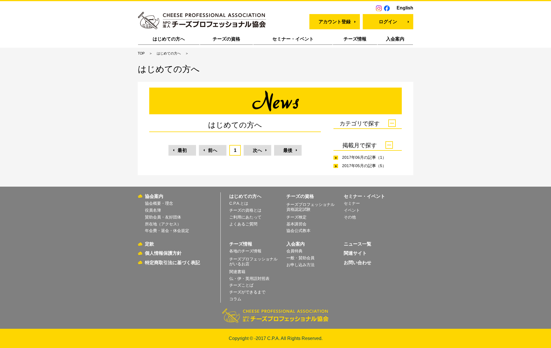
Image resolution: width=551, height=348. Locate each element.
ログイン (388, 21)
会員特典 (294, 251)
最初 (182, 150)
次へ (257, 150)
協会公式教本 (298, 230)
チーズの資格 (226, 38)
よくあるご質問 (243, 224)
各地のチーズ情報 (245, 251)
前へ (212, 150)
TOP (141, 53)
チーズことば (241, 285)
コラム (235, 299)
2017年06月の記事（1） (364, 157)
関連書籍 (237, 271)
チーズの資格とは (245, 210)
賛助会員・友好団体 (163, 217)
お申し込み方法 (300, 264)
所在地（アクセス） (163, 224)
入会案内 (395, 38)
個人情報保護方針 (163, 253)
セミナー (352, 203)
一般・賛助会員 (300, 258)
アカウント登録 (335, 21)
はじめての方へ (169, 38)
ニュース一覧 (357, 243)
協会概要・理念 (159, 203)
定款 (149, 243)
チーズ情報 (355, 38)
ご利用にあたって (245, 217)
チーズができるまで (247, 292)
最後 (287, 150)
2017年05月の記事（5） (364, 165)
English (405, 7)
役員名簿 (153, 210)
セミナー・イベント (293, 38)
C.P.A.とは (238, 203)
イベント (352, 210)
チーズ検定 (296, 217)
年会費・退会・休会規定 (167, 230)
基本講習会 (296, 224)
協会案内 (154, 196)
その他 (350, 217)
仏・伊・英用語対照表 (249, 278)
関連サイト (355, 253)
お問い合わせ (357, 262)
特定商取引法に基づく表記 (172, 262)
